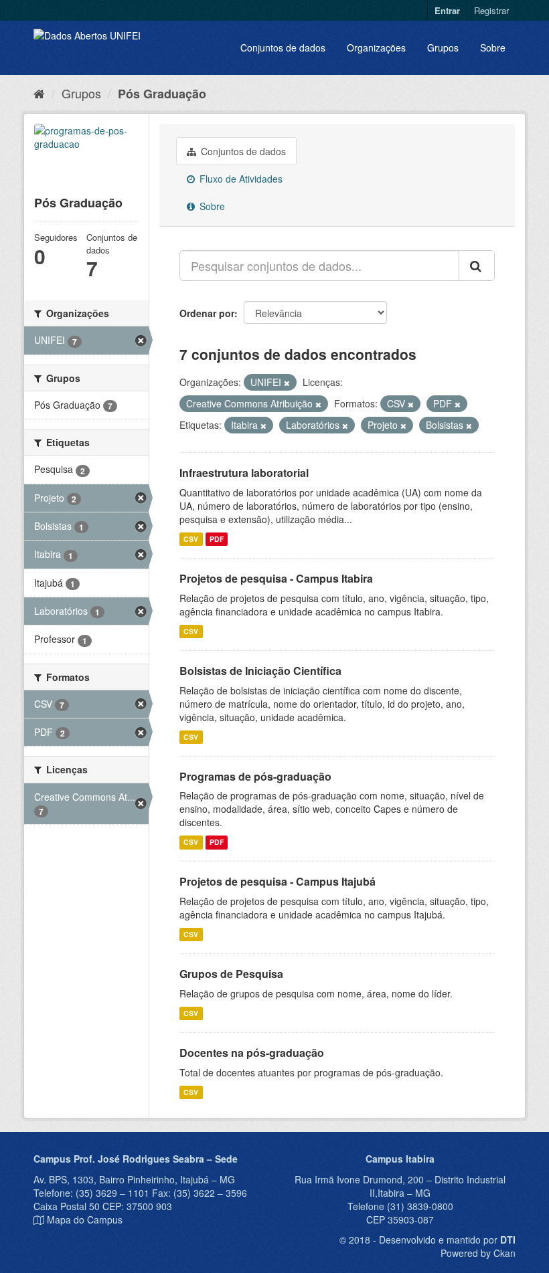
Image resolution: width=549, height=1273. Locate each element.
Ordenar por (206, 313)
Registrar (491, 10)
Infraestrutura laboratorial (244, 472)
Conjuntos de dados (282, 47)
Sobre (492, 47)
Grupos (443, 47)
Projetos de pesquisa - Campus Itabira (276, 578)
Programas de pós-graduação (255, 776)
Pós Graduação (162, 93)
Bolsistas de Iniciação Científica (260, 670)
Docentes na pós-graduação (251, 1052)
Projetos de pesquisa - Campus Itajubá (277, 881)
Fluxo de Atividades (240, 178)
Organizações (376, 47)
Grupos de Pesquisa (231, 973)
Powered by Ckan (478, 1253)
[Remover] (287, 382)
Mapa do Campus (85, 1219)
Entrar (447, 10)
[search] (477, 265)
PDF (217, 539)
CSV (190, 539)
